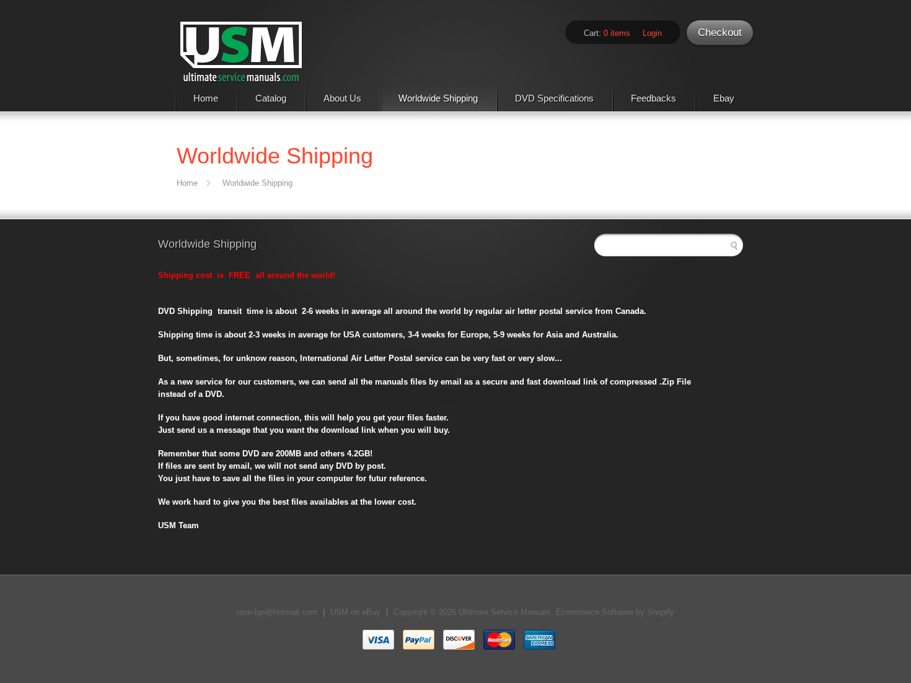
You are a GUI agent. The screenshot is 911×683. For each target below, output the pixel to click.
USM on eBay (355, 612)
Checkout (720, 32)
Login (652, 33)
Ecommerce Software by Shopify (615, 612)
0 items (617, 33)
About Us (342, 98)
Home (205, 98)
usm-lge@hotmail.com (277, 612)
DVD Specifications (554, 98)
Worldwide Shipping (438, 98)
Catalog (270, 98)
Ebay (723, 98)
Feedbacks (653, 98)
